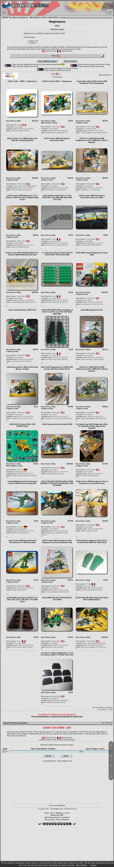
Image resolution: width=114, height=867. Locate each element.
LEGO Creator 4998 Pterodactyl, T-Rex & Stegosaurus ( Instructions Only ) (92, 482)
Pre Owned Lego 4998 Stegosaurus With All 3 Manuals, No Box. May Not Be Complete (92, 426)
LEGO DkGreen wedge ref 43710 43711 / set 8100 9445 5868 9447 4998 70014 (92, 541)
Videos (46, 813)
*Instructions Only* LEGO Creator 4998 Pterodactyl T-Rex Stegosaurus (91, 82)
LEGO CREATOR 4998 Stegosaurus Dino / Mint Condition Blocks (91, 599)
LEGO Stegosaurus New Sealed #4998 (57, 424)
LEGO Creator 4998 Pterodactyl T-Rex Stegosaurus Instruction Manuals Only (57, 541)
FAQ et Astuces (66, 51)
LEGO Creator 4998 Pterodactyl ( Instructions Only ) (57, 139)
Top (103, 722)
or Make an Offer (82, 123)
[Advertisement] (57, 781)
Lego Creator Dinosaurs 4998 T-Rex (22, 310)
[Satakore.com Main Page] (31, 8)
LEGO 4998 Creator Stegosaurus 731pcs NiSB (92, 254)
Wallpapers (60, 813)
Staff (45, 817)
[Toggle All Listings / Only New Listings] (7, 65)
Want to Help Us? (54, 817)
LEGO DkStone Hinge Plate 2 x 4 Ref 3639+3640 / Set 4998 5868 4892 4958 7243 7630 (57, 197)
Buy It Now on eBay (13, 121)
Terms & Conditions (62, 819)
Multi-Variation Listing (49, 123)
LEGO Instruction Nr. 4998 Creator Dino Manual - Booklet (22, 368)
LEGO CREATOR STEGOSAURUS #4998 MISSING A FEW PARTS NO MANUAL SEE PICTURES (57, 483)
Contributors (65, 817)
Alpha (5, 749)
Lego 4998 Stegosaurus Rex (92, 310)
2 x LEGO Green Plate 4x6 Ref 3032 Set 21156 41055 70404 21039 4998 (57, 254)
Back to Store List (105, 75)
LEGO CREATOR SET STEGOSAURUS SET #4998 (57, 599)
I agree (93, 865)
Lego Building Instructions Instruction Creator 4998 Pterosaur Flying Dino (22, 482)
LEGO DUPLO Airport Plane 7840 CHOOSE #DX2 (22, 425)
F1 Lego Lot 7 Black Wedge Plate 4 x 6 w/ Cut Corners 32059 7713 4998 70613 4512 (57, 654)
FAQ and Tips (50, 51)
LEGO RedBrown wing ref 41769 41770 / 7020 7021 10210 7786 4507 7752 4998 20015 (22, 600)
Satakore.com (66, 761)
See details (81, 865)
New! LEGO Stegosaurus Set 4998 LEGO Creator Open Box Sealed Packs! (57, 368)
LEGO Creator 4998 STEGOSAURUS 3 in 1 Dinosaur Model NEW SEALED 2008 (22, 254)
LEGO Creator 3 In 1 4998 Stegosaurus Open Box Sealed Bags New (22, 139)
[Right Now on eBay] (10, 78)
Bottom (108, 722)
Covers (67, 813)
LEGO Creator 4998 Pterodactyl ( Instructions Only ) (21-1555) (92, 197)
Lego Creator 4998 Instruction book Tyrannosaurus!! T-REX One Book (22, 541)
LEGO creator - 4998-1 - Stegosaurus (22, 81)
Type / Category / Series (95, 749)
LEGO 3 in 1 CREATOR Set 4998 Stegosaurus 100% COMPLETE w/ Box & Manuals (92, 140)
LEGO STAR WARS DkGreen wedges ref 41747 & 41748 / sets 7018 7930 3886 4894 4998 (57, 312)
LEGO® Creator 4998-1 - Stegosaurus (57, 81)
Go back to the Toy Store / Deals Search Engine (57, 740)
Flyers (52, 813)
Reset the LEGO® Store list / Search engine (57, 745)
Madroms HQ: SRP (57, 815)
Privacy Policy (50, 819)
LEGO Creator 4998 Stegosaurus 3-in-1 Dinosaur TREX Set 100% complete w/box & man (22, 197)
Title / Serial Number (43, 749)
